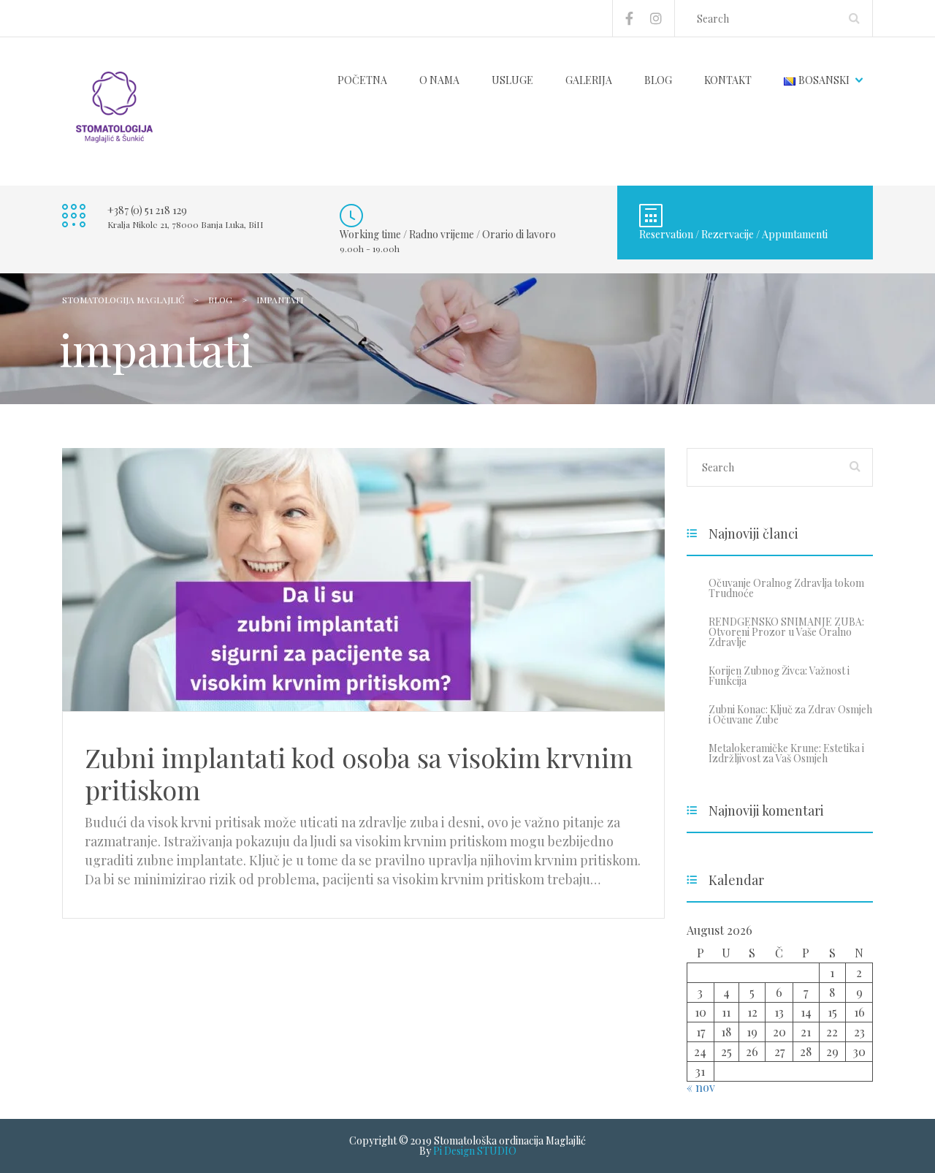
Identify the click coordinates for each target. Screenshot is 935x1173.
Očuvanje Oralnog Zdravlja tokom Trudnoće (786, 588)
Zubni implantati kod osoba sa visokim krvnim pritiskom (359, 773)
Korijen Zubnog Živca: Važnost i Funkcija (779, 676)
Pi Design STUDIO (474, 1151)
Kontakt (728, 80)
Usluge (512, 80)
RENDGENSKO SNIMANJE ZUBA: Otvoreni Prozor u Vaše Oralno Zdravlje (786, 632)
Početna (362, 80)
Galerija (588, 80)
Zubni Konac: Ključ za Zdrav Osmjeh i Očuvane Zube (790, 714)
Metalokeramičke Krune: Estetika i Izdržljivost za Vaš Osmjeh (786, 753)
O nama (439, 80)
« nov (701, 1087)
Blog (658, 80)
